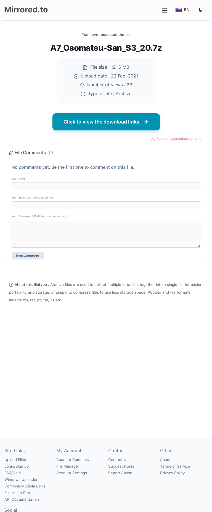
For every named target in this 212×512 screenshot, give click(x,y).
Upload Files (15, 459)
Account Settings (71, 473)
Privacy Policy (172, 473)
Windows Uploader (21, 479)
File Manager (67, 466)
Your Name (19, 178)
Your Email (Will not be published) (33, 197)
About (165, 459)
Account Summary (72, 459)
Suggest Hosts (121, 466)
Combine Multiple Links (24, 486)
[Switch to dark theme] (200, 10)
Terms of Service (175, 466)
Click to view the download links (101, 122)
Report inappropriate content (179, 138)
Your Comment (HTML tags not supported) (39, 216)
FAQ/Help (12, 473)
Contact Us (118, 459)
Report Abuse (120, 473)
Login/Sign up (16, 466)
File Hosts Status (19, 492)
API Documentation (21, 499)
